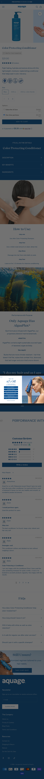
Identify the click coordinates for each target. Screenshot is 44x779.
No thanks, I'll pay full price (11, 400)
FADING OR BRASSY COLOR (11, 393)
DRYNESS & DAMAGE (11, 389)
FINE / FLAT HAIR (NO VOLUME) (11, 391)
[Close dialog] (1, 377)
